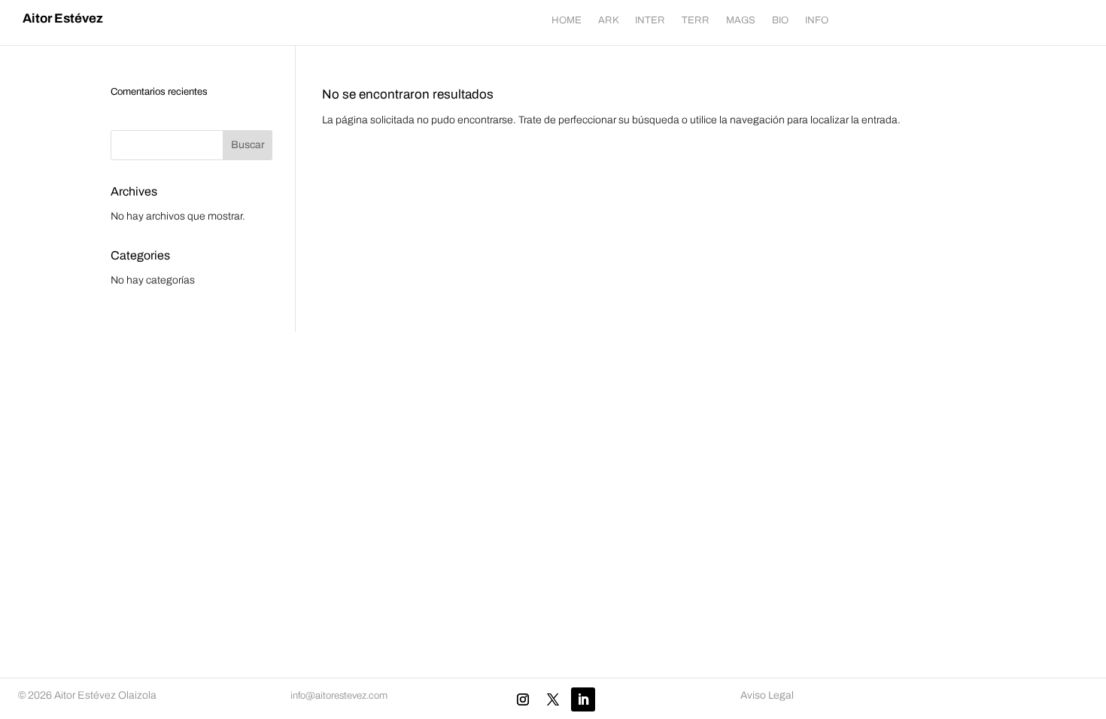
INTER (650, 20)
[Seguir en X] (553, 699)
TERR (695, 20)
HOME (566, 20)
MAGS (740, 20)
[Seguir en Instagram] (523, 699)
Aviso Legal (767, 695)
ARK (608, 20)
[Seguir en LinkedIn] (583, 699)
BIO (780, 20)
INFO (816, 20)
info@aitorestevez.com (338, 695)
